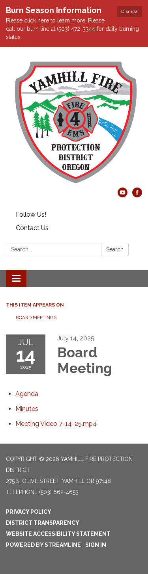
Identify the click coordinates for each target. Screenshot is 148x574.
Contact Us (32, 228)
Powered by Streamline (43, 545)
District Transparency (42, 523)
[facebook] (137, 195)
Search (115, 249)
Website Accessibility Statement (58, 534)
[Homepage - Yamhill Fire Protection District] (74, 121)
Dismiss (129, 11)
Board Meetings (36, 317)
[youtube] (122, 195)
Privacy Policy (28, 512)
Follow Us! (31, 214)
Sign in (95, 545)
